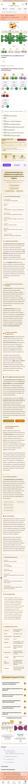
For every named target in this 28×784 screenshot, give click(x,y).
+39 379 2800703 (9, 762)
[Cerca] (25, 12)
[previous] (2, 726)
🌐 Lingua (12, 8)
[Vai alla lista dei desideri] (25, 111)
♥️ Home (5, 8)
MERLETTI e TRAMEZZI (9, 15)
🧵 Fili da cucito (20, 421)
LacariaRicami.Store (7, 734)
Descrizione (7, 165)
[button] (2, 111)
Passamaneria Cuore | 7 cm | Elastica (7, 736)
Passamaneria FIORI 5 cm (20, 739)
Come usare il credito (22, 139)
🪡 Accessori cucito (8, 421)
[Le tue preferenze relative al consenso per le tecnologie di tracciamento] (1, 578)
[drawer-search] (23, 4)
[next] (26, 726)
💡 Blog (19, 8)
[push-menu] (2, 4)
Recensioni (17, 165)
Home (2, 15)
